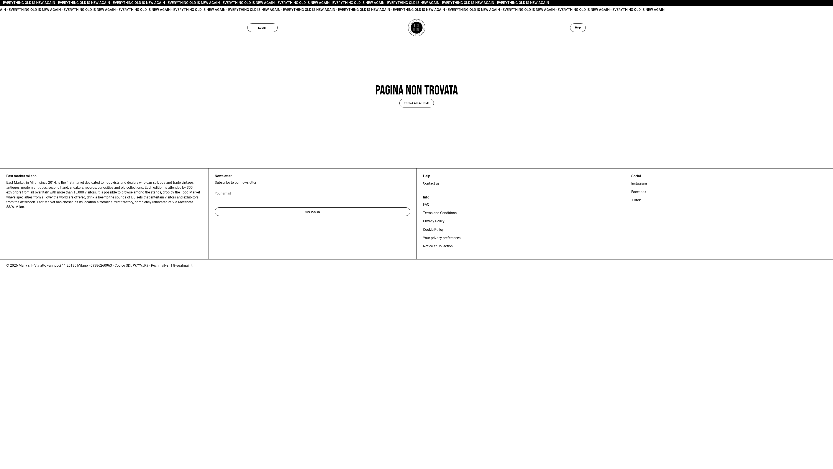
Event (262, 27)
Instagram (639, 183)
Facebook (638, 192)
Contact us (431, 183)
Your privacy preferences (442, 238)
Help (578, 27)
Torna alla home (416, 103)
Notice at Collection (438, 246)
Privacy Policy (433, 221)
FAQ (426, 204)
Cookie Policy (433, 230)
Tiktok (636, 200)
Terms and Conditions (440, 213)
